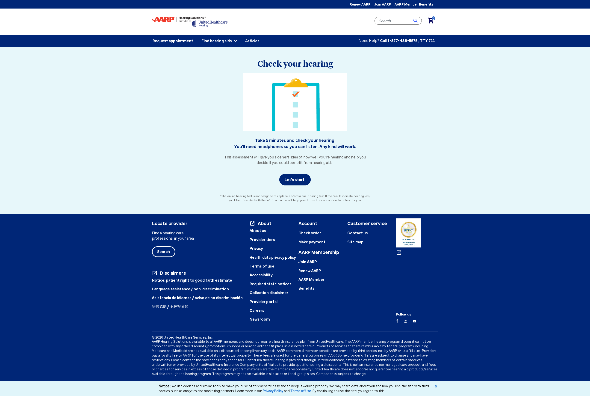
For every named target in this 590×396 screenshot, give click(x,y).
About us (258, 230)
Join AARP (382, 4)
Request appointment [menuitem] (173, 40)
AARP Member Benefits (414, 4)
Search (163, 251)
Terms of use (262, 266)
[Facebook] (397, 321)
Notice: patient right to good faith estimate (192, 280)
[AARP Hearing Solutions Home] (190, 21)
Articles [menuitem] (252, 40)
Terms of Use (300, 391)
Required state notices (271, 283)
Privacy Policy (273, 391)
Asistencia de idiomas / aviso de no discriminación (197, 297)
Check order (309, 232)
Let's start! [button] (295, 179)
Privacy (256, 248)
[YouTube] (414, 321)
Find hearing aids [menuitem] (216, 40)
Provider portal (263, 301)
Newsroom (260, 319)
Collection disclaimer (269, 292)
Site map (355, 241)
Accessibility (261, 274)
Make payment (311, 241)
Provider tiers (262, 239)
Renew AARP (360, 4)
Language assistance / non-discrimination (190, 289)
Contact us (357, 232)
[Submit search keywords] (415, 21)
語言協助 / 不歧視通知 (170, 306)
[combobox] (398, 21)
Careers (257, 310)
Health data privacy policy (273, 257)
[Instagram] (405, 321)
